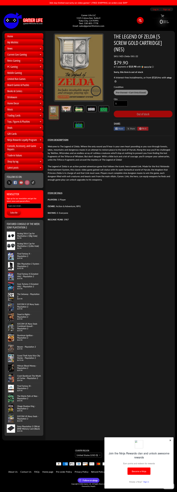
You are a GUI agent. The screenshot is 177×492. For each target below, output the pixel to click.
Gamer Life (87, 484)
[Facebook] (15, 182)
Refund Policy (98, 471)
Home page (47, 471)
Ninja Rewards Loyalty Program (25, 140)
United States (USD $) (87, 455)
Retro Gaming (25, 61)
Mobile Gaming (14, 73)
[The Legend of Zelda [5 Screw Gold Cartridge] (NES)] (53, 112)
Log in (156, 9)
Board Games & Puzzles (25, 85)
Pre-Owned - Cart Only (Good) (132, 93)
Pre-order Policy (64, 471)
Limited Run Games (25, 79)
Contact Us (25, 471)
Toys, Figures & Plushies (25, 122)
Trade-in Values (14, 155)
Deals (25, 128)
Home (10, 36)
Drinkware (25, 97)
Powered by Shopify (88, 486)
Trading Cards (25, 116)
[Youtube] (21, 182)
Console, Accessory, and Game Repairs (25, 148)
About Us (13, 471)
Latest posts (25, 168)
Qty (116, 99)
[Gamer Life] (23, 20)
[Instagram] (27, 182)
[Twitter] (9, 182)
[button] (143, 66)
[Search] (140, 20)
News (25, 49)
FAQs (37, 471)
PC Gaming (25, 67)
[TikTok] (33, 182)
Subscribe (14, 212)
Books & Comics (25, 91)
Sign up (166, 9)
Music (25, 109)
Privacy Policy (81, 471)
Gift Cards (12, 134)
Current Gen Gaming (25, 55)
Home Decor (25, 103)
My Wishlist (12, 42)
